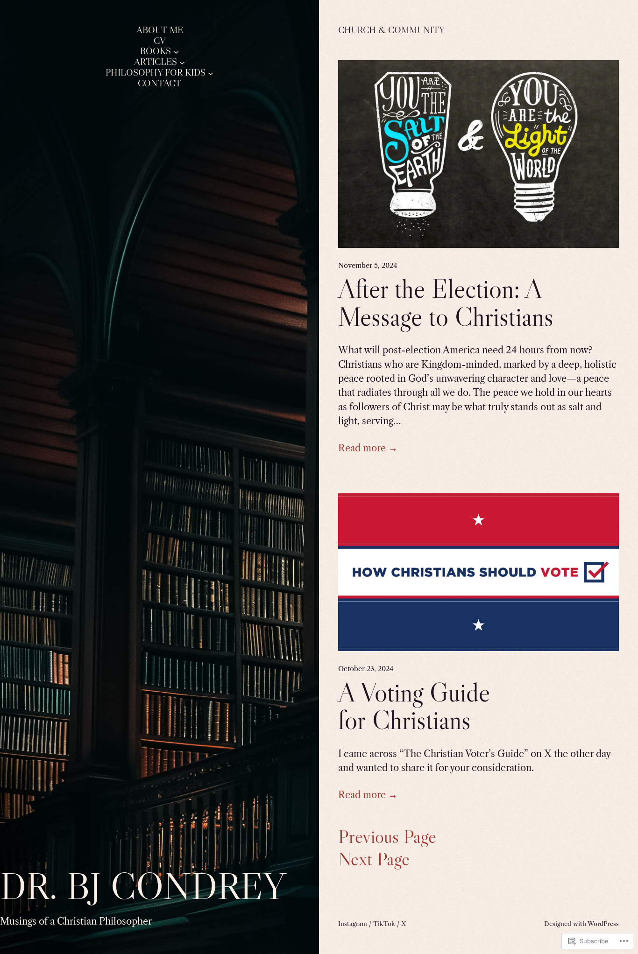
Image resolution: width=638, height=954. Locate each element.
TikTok (384, 923)
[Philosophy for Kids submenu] (210, 73)
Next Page (374, 859)
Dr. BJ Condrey (143, 886)
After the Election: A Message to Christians (445, 302)
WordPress (603, 923)
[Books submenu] (176, 51)
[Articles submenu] (182, 62)
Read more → (367, 448)
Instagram (352, 923)
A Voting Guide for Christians (414, 706)
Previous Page (387, 837)
